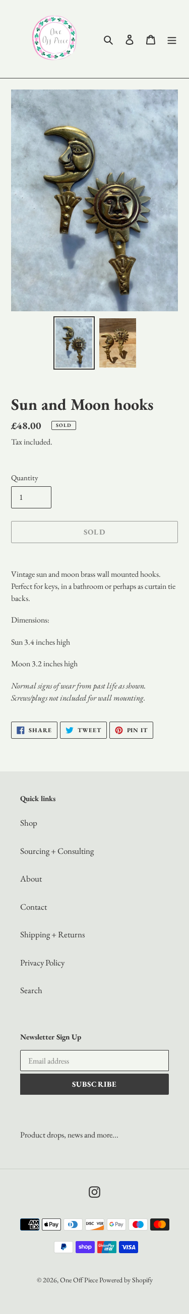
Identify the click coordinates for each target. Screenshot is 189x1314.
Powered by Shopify (126, 1279)
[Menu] (171, 39)
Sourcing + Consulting (57, 850)
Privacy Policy (42, 962)
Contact (33, 906)
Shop (28, 822)
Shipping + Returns (52, 934)
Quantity (24, 477)
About (31, 878)
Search (31, 990)
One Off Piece (79, 1279)
